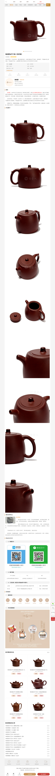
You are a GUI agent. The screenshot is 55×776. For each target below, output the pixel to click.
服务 (41, 1)
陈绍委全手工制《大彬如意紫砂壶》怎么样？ (16, 747)
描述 (14, 1)
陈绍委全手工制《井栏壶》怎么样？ (14, 738)
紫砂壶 (11, 4)
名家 (25, 4)
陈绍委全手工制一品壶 (38, 714)
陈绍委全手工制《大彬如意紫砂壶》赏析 (15, 736)
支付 (34, 1)
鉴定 (36, 4)
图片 (21, 1)
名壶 (16, 4)
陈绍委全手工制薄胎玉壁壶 (16, 692)
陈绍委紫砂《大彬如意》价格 (12, 727)
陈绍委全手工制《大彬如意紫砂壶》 (38, 692)
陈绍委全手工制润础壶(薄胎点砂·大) (38, 669)
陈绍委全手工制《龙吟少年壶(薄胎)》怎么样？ (16, 745)
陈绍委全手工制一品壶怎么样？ (13, 734)
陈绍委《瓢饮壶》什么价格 (12, 753)
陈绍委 (10, 64)
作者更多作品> (10, 70)
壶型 (44, 4)
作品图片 (8, 107)
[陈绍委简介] (9, 82)
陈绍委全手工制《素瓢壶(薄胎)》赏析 (14, 725)
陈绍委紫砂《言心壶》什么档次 (13, 749)
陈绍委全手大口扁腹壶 (11, 732)
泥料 (27, 1)
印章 (40, 4)
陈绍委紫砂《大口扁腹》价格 (12, 730)
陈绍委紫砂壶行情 (10, 751)
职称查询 (30, 4)
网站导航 (33, 770)
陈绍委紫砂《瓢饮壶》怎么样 (12, 755)
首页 (6, 4)
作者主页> (22, 79)
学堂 (20, 4)
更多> (48, 652)
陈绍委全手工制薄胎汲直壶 (16, 714)
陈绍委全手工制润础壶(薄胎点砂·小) (16, 669)
